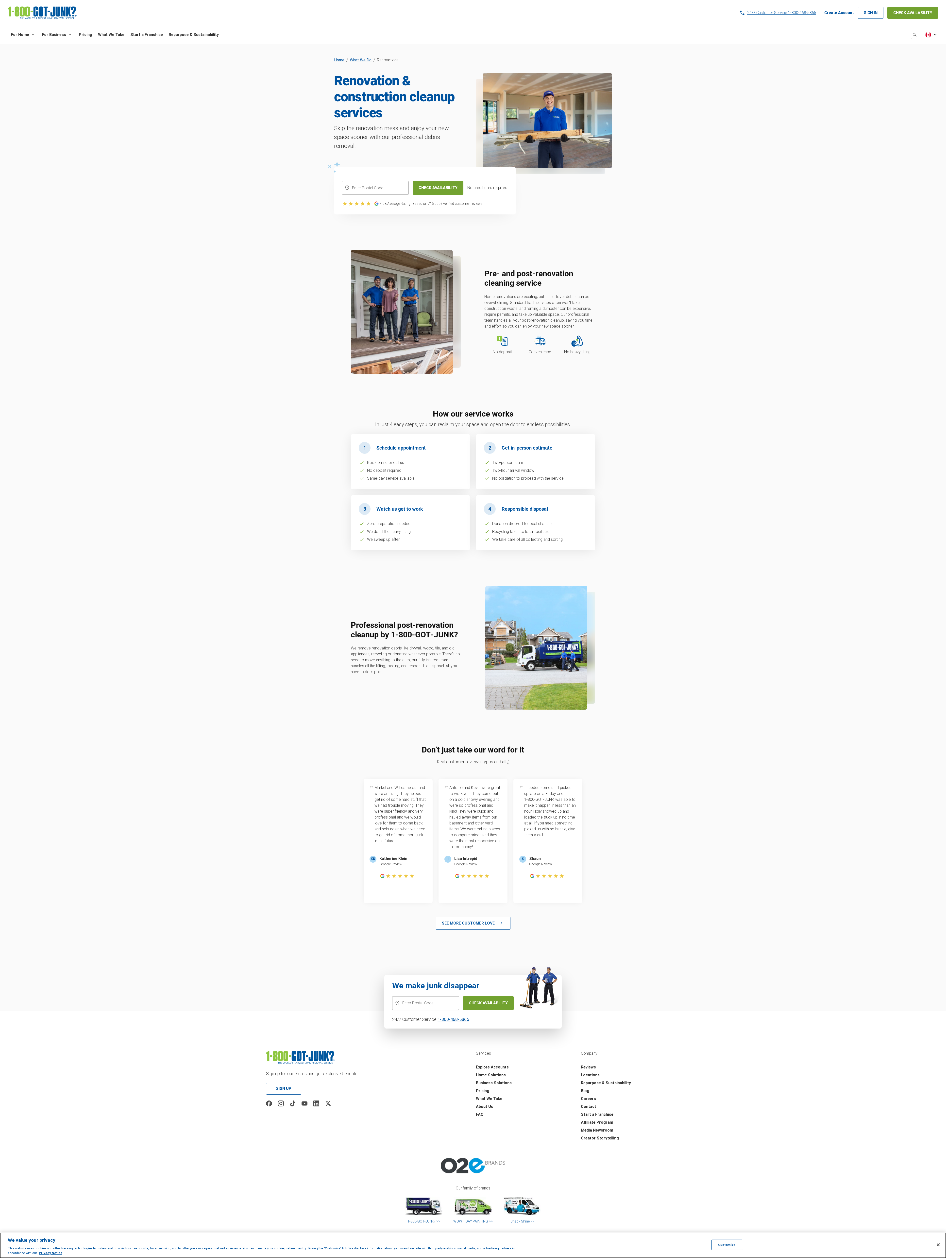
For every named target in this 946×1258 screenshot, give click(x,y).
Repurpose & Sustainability (606, 1083)
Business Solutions (494, 1083)
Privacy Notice (50, 1253)
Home (339, 60)
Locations (590, 1075)
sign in (871, 12)
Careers (588, 1098)
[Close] (938, 1244)
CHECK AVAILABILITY (912, 12)
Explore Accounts (492, 1067)
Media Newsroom (597, 1130)
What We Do (361, 60)
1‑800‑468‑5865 (453, 1019)
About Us (484, 1106)
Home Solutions (491, 1075)
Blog (585, 1090)
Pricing (482, 1090)
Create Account (839, 12)
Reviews (588, 1067)
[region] (473, 1245)
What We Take (489, 1098)
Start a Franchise (597, 1114)
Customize (726, 1245)
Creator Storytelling (600, 1138)
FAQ (480, 1114)
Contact (588, 1106)
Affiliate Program (597, 1122)
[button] (23, 35)
